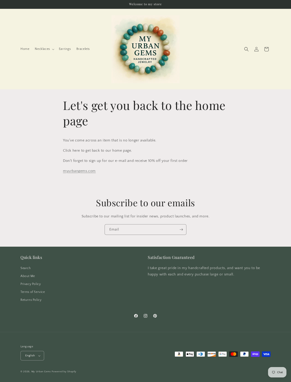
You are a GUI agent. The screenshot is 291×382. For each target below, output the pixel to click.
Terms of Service (32, 292)
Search (25, 268)
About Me (27, 276)
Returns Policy (30, 300)
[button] (44, 49)
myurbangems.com (79, 171)
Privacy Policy (30, 284)
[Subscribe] (181, 229)
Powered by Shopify (64, 371)
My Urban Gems (41, 371)
